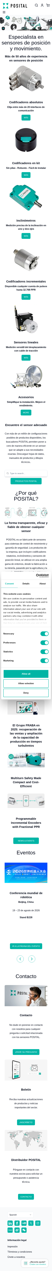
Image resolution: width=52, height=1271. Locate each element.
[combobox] (27, 473)
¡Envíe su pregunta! (26, 1052)
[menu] (3, 11)
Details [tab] (26, 583)
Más (26, 117)
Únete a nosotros (16, 1257)
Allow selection (26, 683)
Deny (26, 693)
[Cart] (48, 5)
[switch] (44, 642)
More (26, 412)
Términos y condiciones (20, 1252)
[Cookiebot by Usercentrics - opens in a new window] (37, 576)
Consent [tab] (9, 583)
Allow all (26, 674)
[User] (36, 5)
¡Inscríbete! (26, 1122)
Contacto (26, 1197)
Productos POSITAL (26, 481)
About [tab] (42, 583)
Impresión (13, 1246)
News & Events (26, 841)
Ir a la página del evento (26, 946)
